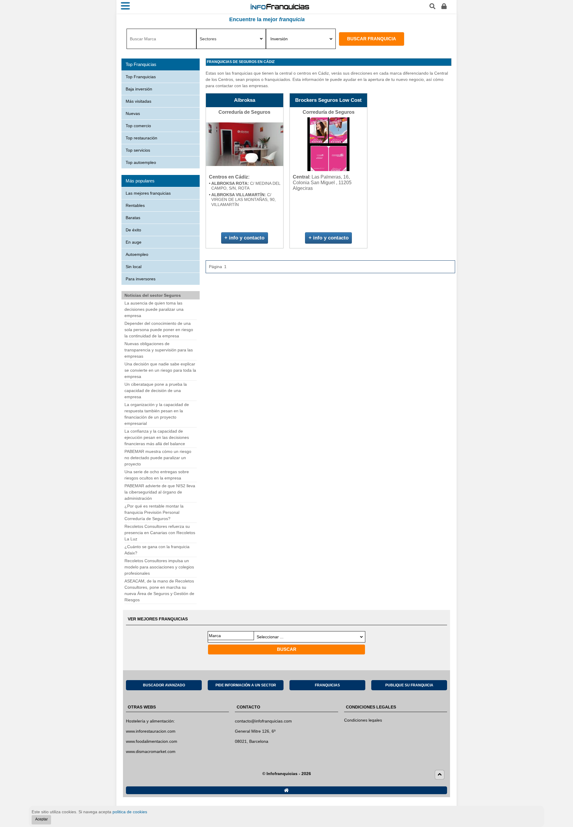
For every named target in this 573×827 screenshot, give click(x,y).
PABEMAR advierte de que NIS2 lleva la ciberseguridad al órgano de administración (159, 492)
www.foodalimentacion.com (151, 741)
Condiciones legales (363, 720)
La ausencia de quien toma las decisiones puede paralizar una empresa (154, 309)
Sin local (133, 266)
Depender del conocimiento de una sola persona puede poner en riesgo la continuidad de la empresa (158, 329)
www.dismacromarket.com (150, 751)
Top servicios (138, 150)
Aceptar (41, 819)
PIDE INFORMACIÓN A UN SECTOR (245, 685)
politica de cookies (130, 811)
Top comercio (138, 125)
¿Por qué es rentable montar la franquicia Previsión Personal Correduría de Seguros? (154, 512)
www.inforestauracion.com (150, 731)
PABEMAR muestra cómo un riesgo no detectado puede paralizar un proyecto (157, 457)
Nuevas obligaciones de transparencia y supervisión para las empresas (158, 350)
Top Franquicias (141, 76)
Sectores (208, 38)
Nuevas (133, 113)
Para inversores (140, 278)
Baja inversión (139, 89)
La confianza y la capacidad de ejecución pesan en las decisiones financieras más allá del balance (156, 437)
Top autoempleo (141, 162)
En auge (133, 242)
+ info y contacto (244, 238)
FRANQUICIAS (327, 685)
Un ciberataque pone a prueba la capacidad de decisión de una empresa (155, 390)
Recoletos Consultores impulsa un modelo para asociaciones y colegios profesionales (159, 567)
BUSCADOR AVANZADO (164, 685)
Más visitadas (138, 101)
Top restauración (141, 138)
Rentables (135, 205)
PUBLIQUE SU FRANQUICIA (409, 685)
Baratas (133, 217)
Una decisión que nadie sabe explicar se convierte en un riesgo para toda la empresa (160, 370)
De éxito (133, 229)
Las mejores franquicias (148, 193)
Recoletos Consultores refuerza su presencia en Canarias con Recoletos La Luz (159, 532)
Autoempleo (137, 254)
